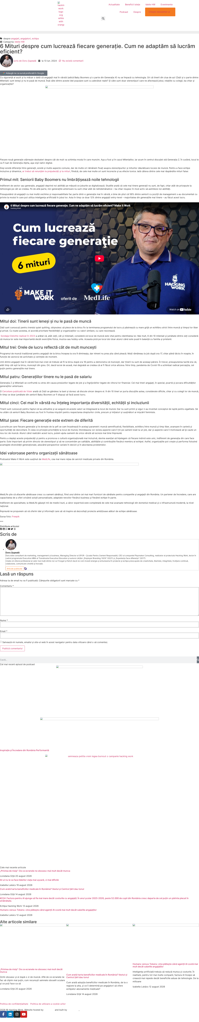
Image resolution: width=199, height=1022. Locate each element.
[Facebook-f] (3, 1014)
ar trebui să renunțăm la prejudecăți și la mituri (46, 171)
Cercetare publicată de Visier (17, 391)
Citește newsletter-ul (159, 11)
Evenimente (167, 4)
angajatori (25, 38)
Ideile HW (150, 4)
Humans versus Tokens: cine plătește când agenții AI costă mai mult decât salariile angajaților (48, 910)
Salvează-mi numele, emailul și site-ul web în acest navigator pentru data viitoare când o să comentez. (55, 642)
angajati (15, 38)
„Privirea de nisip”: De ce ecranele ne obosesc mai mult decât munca (35, 870)
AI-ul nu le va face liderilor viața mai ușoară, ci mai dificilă (29, 880)
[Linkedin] (10, 1014)
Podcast (124, 12)
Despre (137, 12)
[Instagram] (17, 1014)
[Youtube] (23, 1014)
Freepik (15, 516)
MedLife (46, 459)
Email (3, 631)
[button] (103, 18)
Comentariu (7, 586)
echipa (35, 38)
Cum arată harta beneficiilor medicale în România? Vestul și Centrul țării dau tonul (42, 889)
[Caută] (198, 659)
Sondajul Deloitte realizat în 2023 (18, 336)
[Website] (25, 568)
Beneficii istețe (132, 4)
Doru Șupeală (12, 552)
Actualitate (114, 4)
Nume (4, 620)
